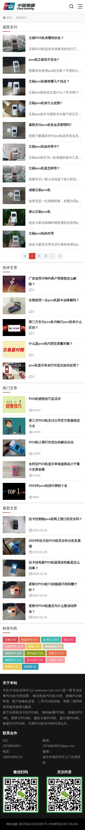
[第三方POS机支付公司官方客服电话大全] (14, 426)
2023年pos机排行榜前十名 (48, 485)
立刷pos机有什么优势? (45, 103)
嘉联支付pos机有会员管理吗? (50, 124)
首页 (9, 17)
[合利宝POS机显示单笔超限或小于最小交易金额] (14, 469)
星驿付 (56, 653)
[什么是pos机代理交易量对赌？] (14, 349)
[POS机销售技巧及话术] (14, 404)
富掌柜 (12, 666)
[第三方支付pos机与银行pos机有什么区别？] (14, 327)
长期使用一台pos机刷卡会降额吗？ (54, 300)
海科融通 (53, 646)
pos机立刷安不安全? (44, 59)
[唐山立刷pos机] (14, 217)
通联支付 (13, 653)
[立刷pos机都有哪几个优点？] (14, 87)
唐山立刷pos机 (40, 211)
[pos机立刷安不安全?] (14, 65)
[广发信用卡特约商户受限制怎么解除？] (14, 284)
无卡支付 (35, 660)
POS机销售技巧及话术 (45, 399)
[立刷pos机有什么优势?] (14, 108)
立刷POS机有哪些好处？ (46, 38)
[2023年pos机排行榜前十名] (14, 491)
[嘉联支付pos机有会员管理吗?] (14, 130)
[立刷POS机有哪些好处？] (14, 43)
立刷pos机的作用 (41, 233)
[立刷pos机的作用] (14, 239)
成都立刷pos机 (40, 190)
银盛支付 (29, 639)
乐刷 (10, 639)
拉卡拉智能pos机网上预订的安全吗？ (55, 519)
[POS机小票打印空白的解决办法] (14, 447)
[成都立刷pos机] (14, 195)
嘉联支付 (13, 660)
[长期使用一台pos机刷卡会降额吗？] (14, 305)
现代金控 (35, 653)
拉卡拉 (51, 639)
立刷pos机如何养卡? (44, 146)
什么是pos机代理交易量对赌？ (51, 343)
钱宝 (68, 639)
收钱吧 (30, 666)
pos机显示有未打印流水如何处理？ (54, 365)
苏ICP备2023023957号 (33, 824)
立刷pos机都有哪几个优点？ (49, 81)
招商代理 (14, 646)
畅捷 (33, 646)
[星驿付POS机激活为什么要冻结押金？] (14, 611)
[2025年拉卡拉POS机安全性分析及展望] (14, 546)
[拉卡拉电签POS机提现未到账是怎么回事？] (14, 568)
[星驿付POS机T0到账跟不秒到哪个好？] (14, 589)
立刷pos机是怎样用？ (44, 168)
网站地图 (12, 824)
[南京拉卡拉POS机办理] (19, 6)
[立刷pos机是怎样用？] (14, 173)
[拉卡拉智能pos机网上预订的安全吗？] (14, 524)
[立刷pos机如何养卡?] (14, 152)
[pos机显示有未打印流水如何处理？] (14, 371)
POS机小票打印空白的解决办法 (51, 442)
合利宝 (56, 660)
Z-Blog (73, 824)
